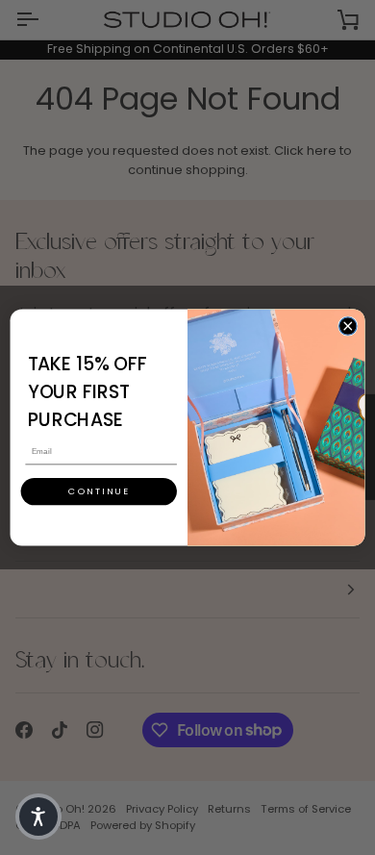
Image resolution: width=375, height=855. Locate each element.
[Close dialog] (348, 326)
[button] (38, 816)
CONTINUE (98, 491)
